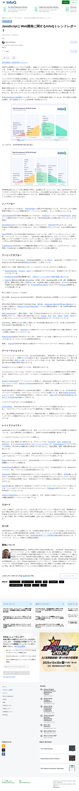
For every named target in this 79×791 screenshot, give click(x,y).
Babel (4, 460)
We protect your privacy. (9, 677)
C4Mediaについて (8, 711)
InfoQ (43, 585)
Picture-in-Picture (23, 306)
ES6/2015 (12, 495)
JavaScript (7, 21)
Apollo (15, 271)
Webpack (51, 488)
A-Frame (34, 285)
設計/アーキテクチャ (27, 581)
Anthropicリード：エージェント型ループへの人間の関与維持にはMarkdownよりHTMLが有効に (17, 618)
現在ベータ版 (19, 360)
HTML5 (4, 495)
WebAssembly (30, 208)
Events (5, 699)
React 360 (42, 285)
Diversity (5, 715)
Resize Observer (66, 304)
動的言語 (27, 585)
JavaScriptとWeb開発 (14, 97)
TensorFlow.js (6, 246)
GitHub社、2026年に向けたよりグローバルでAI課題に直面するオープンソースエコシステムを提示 (17, 626)
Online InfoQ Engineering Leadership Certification (48, 709)
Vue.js (72, 316)
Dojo (3, 234)
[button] (16, 673)
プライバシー (56, 787)
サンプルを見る (19, 646)
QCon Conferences (8, 696)
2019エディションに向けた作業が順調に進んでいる (50, 277)
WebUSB (34, 306)
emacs (23, 444)
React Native (6, 406)
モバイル (36, 585)
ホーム (4, 686)
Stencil (60, 316)
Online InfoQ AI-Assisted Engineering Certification (49, 718)
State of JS (53, 395)
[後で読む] (13, 58)
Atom (59, 442)
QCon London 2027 (50, 735)
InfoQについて (7, 708)
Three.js (64, 285)
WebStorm (5, 444)
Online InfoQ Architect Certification (48, 700)
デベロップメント (15, 581)
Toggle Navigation (3, 2)
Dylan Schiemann (10, 42)
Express (5, 486)
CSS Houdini (6, 215)
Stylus (74, 215)
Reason (13, 297)
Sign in (74, 2)
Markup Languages (16, 585)
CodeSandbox (58, 444)
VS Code (51, 442)
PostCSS (45, 215)
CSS (61, 581)
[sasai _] (3, 51)
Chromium (29, 383)
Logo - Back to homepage (11, 2)
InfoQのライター (7, 705)
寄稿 (4, 702)
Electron (5, 381)
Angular (43, 316)
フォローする (74, 42)
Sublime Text (66, 442)
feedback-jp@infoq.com (8, 782)
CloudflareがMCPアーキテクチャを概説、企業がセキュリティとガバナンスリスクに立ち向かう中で (49, 626)
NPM (65, 474)
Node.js (10, 225)
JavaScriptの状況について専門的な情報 (44, 535)
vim (18, 444)
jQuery (10, 467)
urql (27, 271)
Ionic (54, 316)
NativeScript (6, 336)
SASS (63, 215)
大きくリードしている (39, 444)
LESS (68, 215)
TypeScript (51, 225)
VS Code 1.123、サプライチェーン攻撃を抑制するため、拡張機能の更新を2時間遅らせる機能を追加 (17, 610)
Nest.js (10, 343)
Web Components (8, 313)
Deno (4, 225)
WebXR (30, 280)
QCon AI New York (50, 731)
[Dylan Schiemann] (3, 42)
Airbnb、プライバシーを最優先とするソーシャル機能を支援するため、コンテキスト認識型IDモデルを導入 (49, 618)
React (4, 467)
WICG (39, 304)
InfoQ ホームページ (7, 18)
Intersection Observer (52, 304)
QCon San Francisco (47, 725)
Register (65, 2)
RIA (45, 581)
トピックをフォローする (68, 575)
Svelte (66, 316)
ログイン (5, 693)
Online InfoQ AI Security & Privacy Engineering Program (50, 692)
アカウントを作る (8, 690)
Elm (27, 262)
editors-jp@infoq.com (24, 782)
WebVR (7, 280)
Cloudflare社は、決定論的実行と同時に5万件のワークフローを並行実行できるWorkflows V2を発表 (49, 610)
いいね (7, 57)
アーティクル (17, 18)
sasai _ (8, 51)
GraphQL (8, 271)
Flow (49, 260)
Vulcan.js (22, 271)
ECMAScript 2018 (11, 277)
